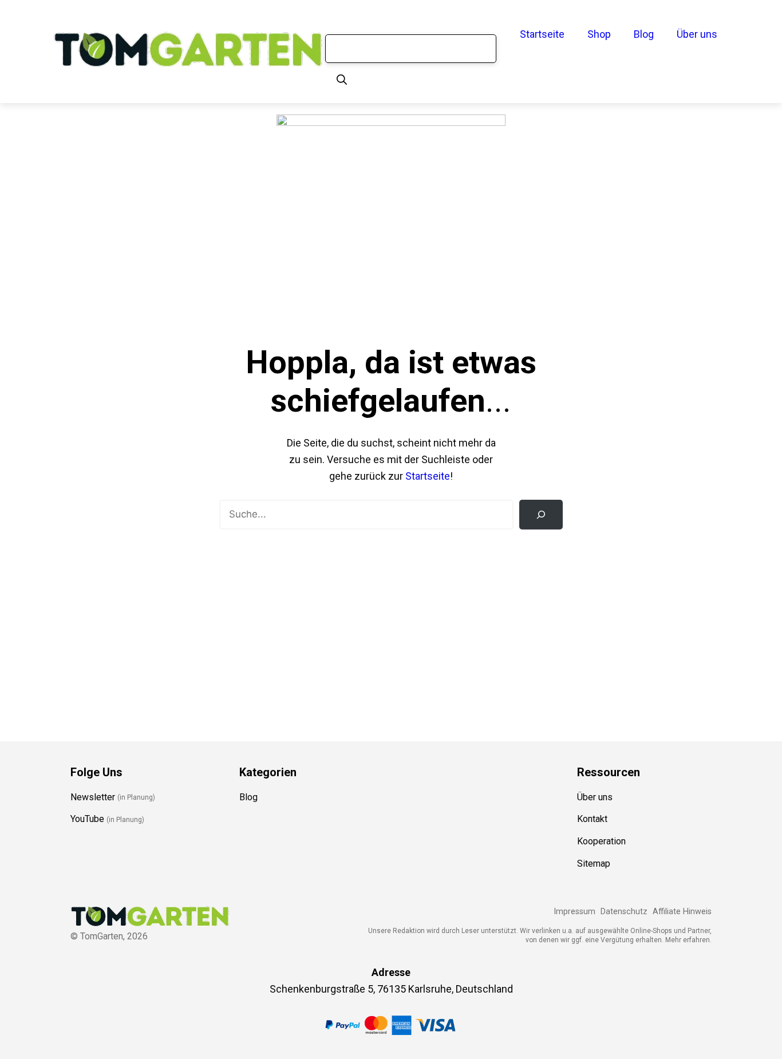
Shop (599, 34)
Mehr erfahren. (688, 940)
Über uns (697, 34)
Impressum (574, 911)
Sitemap (593, 863)
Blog (644, 34)
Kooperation (601, 841)
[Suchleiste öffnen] (341, 80)
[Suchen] (541, 515)
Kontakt (592, 818)
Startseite (542, 34)
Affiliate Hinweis (682, 911)
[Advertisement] (391, 621)
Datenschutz (624, 911)
